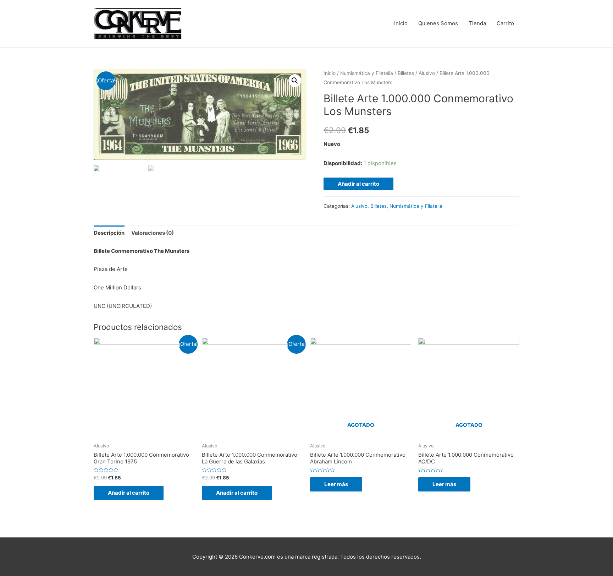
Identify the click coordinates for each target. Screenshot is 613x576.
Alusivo (427, 73)
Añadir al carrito (358, 183)
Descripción (109, 232)
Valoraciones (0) (152, 232)
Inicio (401, 23)
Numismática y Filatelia (366, 73)
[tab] (109, 233)
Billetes (406, 73)
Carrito (505, 23)
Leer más (336, 484)
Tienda (477, 23)
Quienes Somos (438, 23)
